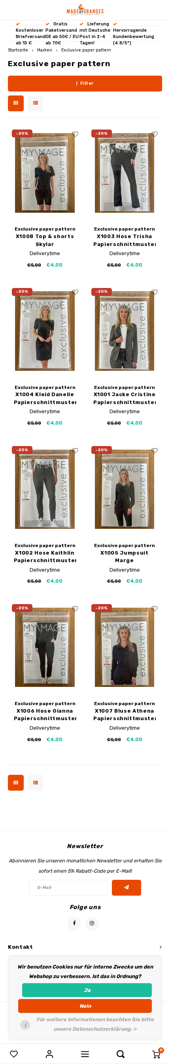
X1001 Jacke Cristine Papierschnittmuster (124, 398)
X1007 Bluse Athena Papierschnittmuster (124, 715)
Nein (85, 1006)
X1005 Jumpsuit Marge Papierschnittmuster (124, 557)
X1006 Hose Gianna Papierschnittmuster (45, 715)
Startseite (18, 50)
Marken (44, 50)
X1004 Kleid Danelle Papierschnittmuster (45, 398)
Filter (87, 83)
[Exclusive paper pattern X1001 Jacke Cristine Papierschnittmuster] (124, 331)
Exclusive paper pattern (86, 50)
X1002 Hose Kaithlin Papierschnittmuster (45, 557)
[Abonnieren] (127, 888)
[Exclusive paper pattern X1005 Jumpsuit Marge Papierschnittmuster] (124, 489)
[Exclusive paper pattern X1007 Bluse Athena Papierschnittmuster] (124, 647)
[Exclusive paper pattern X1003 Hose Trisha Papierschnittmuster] (124, 173)
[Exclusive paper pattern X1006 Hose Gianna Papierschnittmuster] (45, 647)
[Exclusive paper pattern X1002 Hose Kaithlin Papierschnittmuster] (45, 489)
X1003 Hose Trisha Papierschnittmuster (124, 240)
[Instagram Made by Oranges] (92, 924)
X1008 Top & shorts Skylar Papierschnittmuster (45, 240)
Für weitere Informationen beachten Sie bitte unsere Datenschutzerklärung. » (95, 1024)
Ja (87, 990)
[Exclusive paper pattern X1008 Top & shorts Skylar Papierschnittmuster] (45, 173)
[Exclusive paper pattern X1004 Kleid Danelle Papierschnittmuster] (45, 331)
